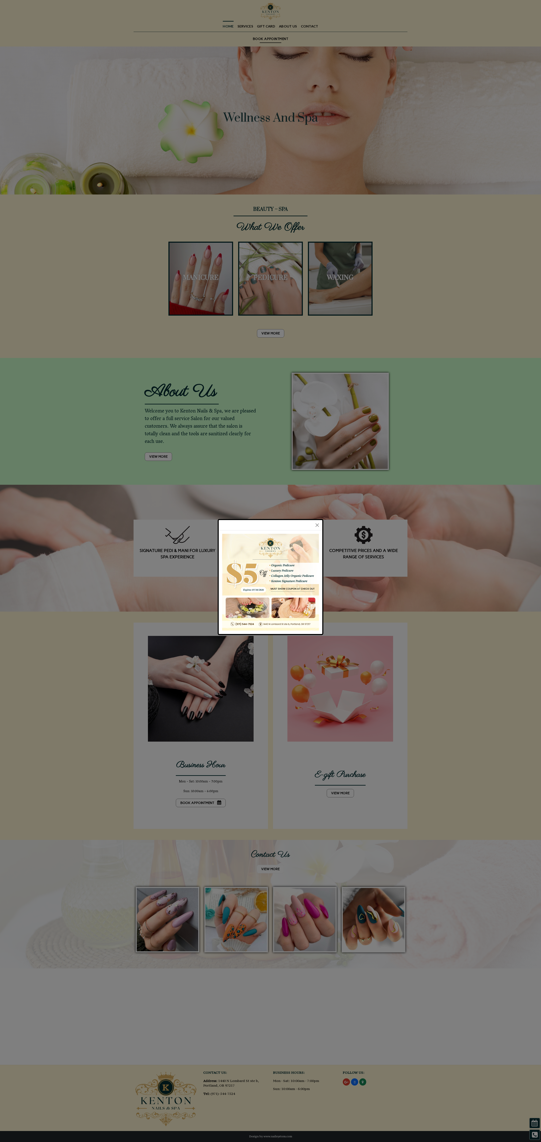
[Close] (317, 525)
